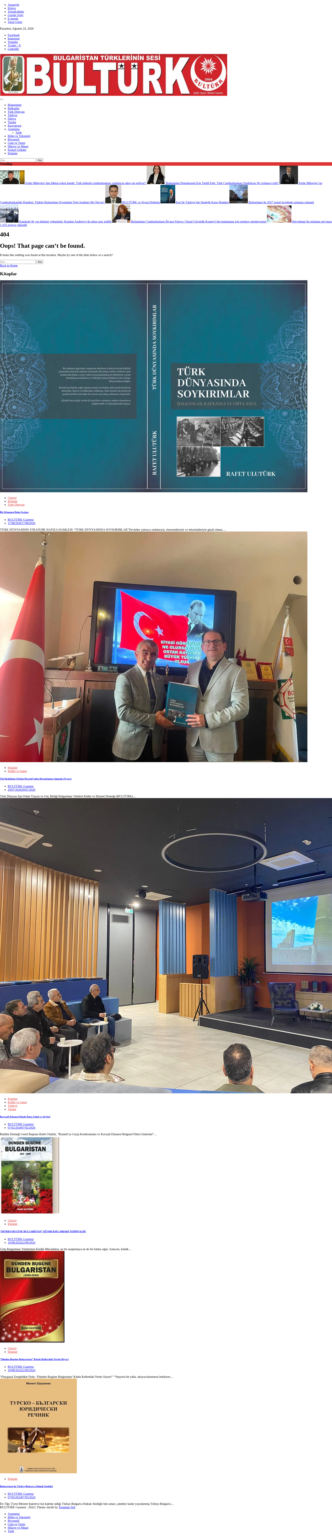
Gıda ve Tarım (16, 143)
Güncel (12, 497)
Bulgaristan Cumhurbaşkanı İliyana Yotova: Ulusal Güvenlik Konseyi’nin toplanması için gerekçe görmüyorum (198, 221)
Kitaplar (12, 153)
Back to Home (9, 265)
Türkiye (12, 115)
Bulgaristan (15, 104)
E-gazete (13, 18)
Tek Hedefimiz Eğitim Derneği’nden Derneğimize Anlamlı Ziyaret (35, 778)
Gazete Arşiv (15, 15)
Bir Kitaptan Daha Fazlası (14, 512)
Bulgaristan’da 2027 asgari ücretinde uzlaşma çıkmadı (281, 202)
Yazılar (12, 122)
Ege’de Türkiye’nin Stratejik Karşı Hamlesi (202, 202)
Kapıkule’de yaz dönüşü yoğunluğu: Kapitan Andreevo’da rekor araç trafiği (65, 221)
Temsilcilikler (16, 11)
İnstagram (14, 38)
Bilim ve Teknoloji (19, 136)
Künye (12, 8)
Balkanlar (13, 108)
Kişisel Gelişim (17, 149)
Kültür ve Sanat (17, 771)
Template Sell (67, 1507)
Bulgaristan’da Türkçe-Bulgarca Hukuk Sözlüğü (26, 1486)
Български (14, 125)
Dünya (12, 118)
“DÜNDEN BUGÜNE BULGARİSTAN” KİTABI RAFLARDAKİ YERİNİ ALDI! (43, 1231)
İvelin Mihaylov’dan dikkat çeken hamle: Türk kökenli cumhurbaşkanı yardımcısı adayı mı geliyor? (86, 183)
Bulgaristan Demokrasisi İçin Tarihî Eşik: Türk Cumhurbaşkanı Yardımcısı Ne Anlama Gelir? (222, 183)
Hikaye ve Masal (18, 146)
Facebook (14, 35)
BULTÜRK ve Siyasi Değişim (140, 202)
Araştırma (14, 129)
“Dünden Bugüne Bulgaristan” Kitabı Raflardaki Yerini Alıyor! (34, 1359)
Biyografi (13, 139)
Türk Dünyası (16, 111)
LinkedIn (13, 49)
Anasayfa (13, 4)
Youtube (13, 42)
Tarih (18, 132)
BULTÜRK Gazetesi (21, 519)
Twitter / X (14, 45)
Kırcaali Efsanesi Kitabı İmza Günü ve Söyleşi (25, 1116)
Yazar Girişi (15, 22)
